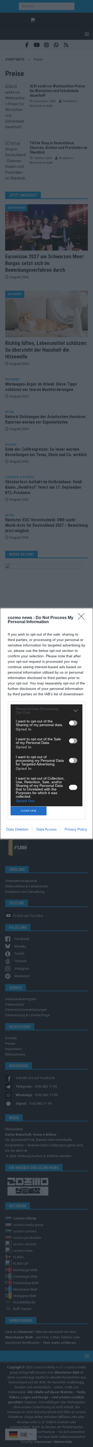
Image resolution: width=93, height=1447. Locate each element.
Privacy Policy (76, 829)
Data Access (46, 829)
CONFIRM (28, 810)
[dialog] (46, 723)
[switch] (73, 723)
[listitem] (46, 710)
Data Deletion (17, 829)
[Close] (83, 618)
